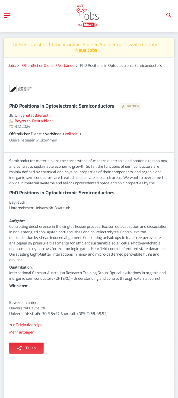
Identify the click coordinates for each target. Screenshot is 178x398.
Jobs (12, 65)
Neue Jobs (86, 50)
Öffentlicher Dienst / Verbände (48, 65)
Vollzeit (71, 134)
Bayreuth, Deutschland (34, 121)
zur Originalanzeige (25, 324)
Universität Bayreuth (33, 115)
